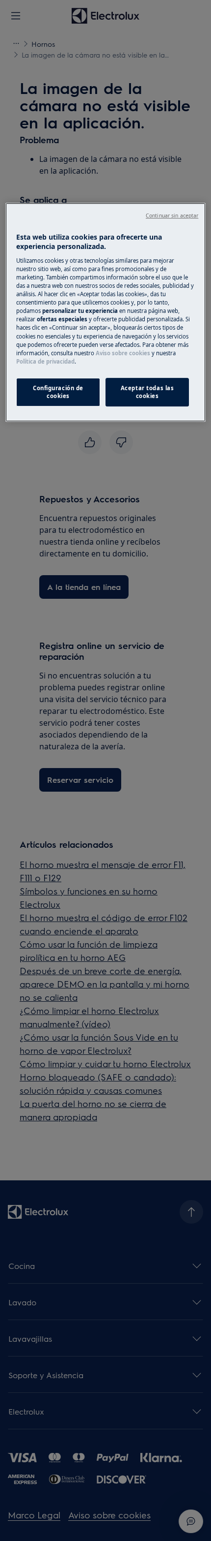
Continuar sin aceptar (172, 215)
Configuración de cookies (58, 392)
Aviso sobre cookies (123, 353)
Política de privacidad (45, 361)
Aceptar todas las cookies (147, 392)
